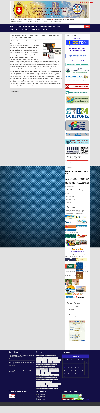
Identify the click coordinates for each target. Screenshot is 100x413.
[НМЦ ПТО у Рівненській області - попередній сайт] (72, 395)
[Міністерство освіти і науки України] (70, 216)
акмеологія (38, 362)
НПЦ (49, 359)
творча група (44, 386)
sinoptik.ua (82, 316)
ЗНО (40, 359)
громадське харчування (41, 364)
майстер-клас (48, 373)
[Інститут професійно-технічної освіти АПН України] (70, 221)
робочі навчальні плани (51, 383)
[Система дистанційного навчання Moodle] (77, 249)
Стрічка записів (70, 196)
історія (55, 388)
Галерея (46, 21)
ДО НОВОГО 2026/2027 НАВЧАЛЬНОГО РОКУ (77, 49)
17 (68, 370)
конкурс (56, 370)
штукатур (56, 386)
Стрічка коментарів (70, 199)
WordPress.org (69, 202)
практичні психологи (53, 379)
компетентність (44, 370)
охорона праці (39, 379)
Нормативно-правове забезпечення (64, 19)
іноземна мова (50, 388)
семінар (37, 386)
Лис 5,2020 (15, 40)
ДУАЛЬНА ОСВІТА (77, 60)
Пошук (87, 26)
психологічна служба (40, 383)
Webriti (28, 404)
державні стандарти (52, 364)
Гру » (67, 380)
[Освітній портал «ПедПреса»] (70, 259)
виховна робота (56, 362)
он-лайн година (53, 377)
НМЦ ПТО (45, 359)
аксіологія (44, 362)
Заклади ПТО (28, 21)
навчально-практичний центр (42, 377)
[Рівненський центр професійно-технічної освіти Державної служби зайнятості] (81, 242)
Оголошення (37, 21)
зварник (38, 370)
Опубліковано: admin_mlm (39, 40)
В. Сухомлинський (40, 355)
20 (79, 370)
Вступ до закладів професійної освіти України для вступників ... (75, 172)
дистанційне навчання (40, 366)
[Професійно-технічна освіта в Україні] (81, 216)
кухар (42, 373)
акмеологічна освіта (56, 359)
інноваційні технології (40, 388)
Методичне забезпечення (44, 19)
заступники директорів (54, 368)
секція (59, 383)
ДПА (37, 359)
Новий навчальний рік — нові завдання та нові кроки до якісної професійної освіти (21, 356)
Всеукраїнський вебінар (50, 355)
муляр (57, 375)
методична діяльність (40, 375)
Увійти (67, 193)
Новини (20, 19)
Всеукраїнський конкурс (41, 357)
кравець (38, 373)
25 (71, 373)
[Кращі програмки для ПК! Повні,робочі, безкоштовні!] (64, 399)
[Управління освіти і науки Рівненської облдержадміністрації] (70, 226)
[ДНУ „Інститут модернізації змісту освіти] (81, 221)
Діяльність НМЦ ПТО (29, 19)
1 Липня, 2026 (69, 175)
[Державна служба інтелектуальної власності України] (70, 235)
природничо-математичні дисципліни (44, 381)
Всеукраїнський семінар (53, 357)
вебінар (49, 362)
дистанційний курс (50, 366)
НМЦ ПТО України (56, 21)
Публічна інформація (17, 21)
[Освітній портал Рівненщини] (81, 226)
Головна (13, 19)
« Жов (63, 380)
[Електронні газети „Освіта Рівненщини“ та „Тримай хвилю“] (81, 235)
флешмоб (50, 386)
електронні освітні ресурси (42, 368)
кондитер (51, 370)
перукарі (45, 379)
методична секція (50, 375)
